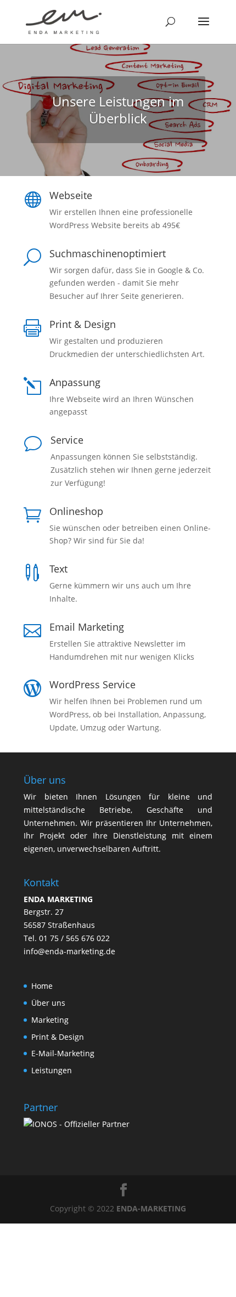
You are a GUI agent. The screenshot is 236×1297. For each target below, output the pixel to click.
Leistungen (51, 1070)
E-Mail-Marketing (62, 1053)
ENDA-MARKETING (151, 1208)
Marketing (50, 1020)
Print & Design (57, 1037)
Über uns (48, 1003)
